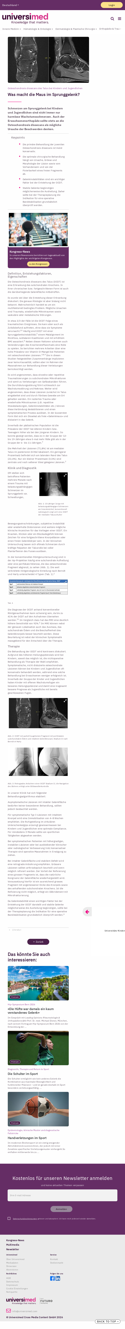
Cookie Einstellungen (17, 1288)
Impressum (12, 1285)
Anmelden (61, 1209)
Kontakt (54, 1259)
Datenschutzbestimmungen (25, 1218)
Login (112, 5)
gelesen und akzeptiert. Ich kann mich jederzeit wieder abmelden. (54, 1218)
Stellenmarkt (56, 1262)
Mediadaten (12, 1262)
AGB (8, 1278)
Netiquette (11, 1292)
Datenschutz (12, 1281)
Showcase (11, 1266)
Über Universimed (15, 1259)
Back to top (107, 1321)
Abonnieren (12, 1269)
